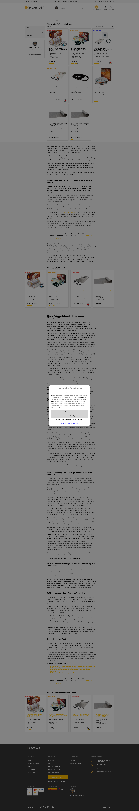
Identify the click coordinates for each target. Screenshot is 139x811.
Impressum (76, 423)
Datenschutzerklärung (65, 423)
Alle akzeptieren (69, 412)
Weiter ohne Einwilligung (69, 416)
